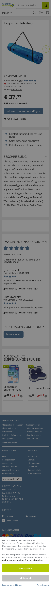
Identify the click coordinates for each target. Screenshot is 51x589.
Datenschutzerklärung (12, 585)
